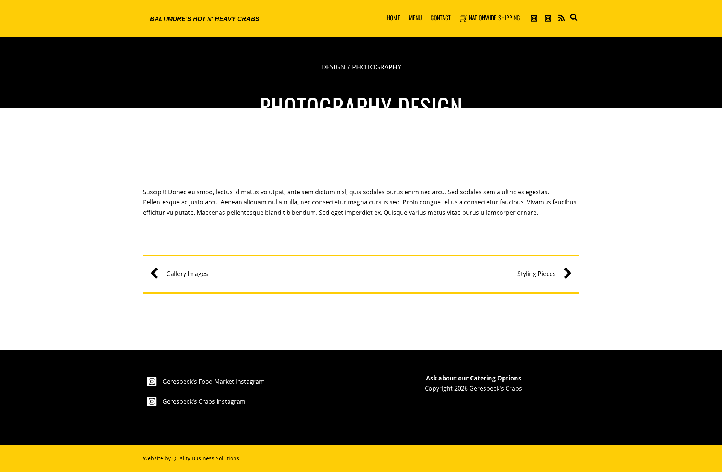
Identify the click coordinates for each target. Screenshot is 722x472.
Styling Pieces (536, 274)
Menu (415, 17)
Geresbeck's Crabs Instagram (203, 401)
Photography (376, 66)
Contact (441, 17)
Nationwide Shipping (493, 17)
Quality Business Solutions (205, 458)
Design (333, 66)
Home (393, 17)
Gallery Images (187, 274)
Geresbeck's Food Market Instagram (213, 381)
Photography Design (361, 106)
